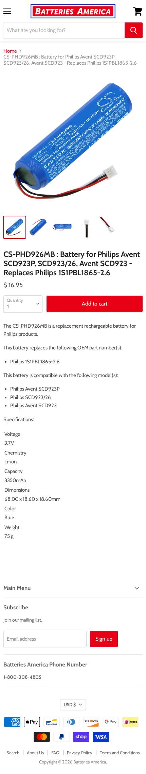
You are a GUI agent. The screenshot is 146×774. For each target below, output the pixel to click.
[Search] (134, 30)
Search (12, 752)
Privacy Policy (79, 752)
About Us (35, 752)
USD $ (70, 704)
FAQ (55, 752)
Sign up (103, 639)
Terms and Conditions (120, 752)
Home (10, 51)
